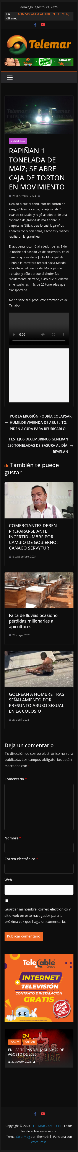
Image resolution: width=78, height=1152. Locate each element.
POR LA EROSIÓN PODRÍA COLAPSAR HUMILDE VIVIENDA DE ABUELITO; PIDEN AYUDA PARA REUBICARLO (41, 422)
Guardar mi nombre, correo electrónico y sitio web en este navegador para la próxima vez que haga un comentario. (38, 915)
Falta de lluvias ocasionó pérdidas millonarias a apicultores (33, 620)
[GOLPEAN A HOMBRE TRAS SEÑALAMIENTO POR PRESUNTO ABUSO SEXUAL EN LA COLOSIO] (39, 654)
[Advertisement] (39, 375)
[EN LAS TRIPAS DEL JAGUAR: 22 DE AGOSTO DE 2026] (39, 1032)
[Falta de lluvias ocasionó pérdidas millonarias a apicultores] (39, 575)
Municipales (18, 140)
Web (8, 879)
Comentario (16, 779)
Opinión (30, 1042)
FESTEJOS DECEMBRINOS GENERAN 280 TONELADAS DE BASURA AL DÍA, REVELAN (38, 445)
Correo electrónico (21, 858)
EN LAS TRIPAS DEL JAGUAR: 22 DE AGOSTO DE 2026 (36, 1052)
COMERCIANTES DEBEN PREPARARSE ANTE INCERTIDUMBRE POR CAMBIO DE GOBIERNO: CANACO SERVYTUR (33, 537)
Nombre (13, 838)
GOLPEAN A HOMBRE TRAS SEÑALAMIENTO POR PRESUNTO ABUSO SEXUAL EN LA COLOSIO (36, 702)
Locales (14, 1042)
